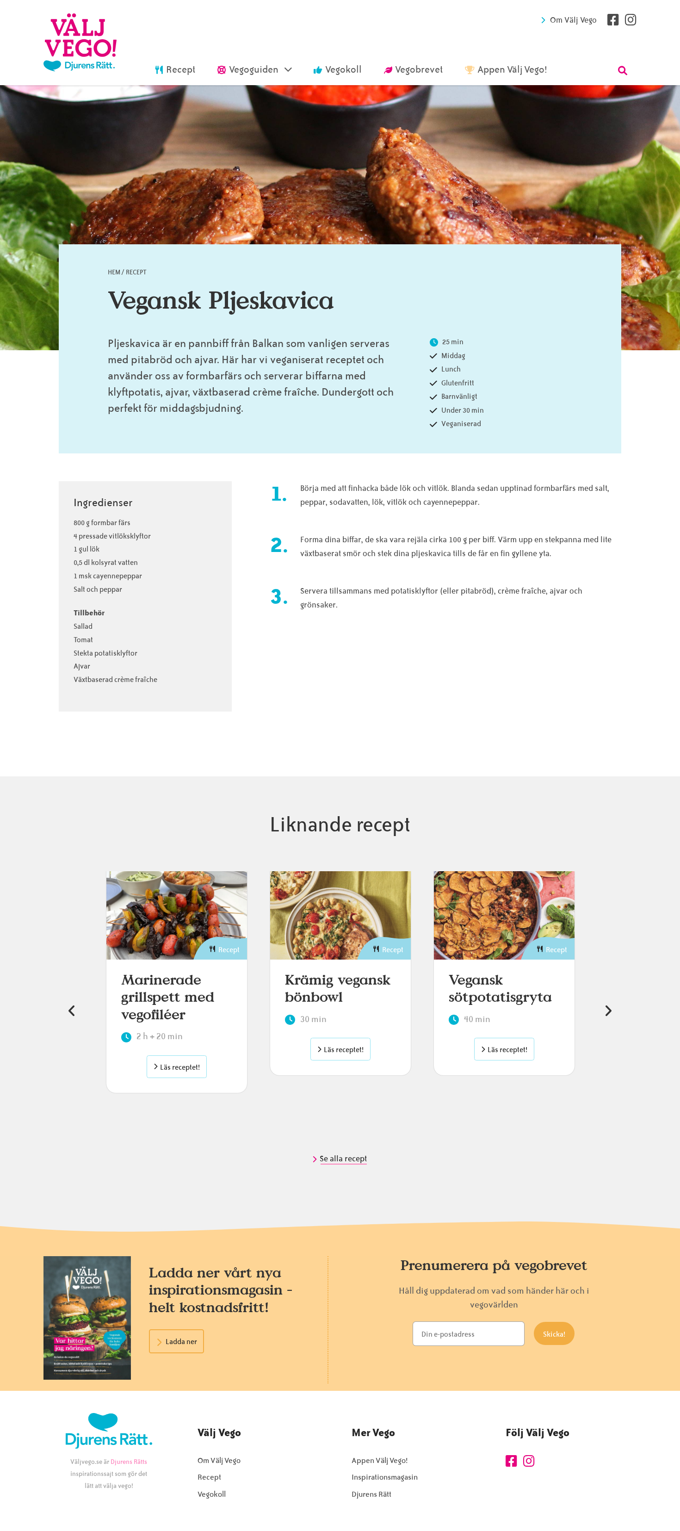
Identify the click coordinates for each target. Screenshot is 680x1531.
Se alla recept (344, 1158)
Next (608, 1011)
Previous (71, 1011)
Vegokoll (212, 1494)
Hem (114, 272)
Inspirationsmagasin (385, 1477)
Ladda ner (181, 1341)
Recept (136, 272)
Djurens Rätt (371, 1494)
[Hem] (80, 42)
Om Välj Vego (573, 20)
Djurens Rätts (129, 1462)
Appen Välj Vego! (380, 1460)
